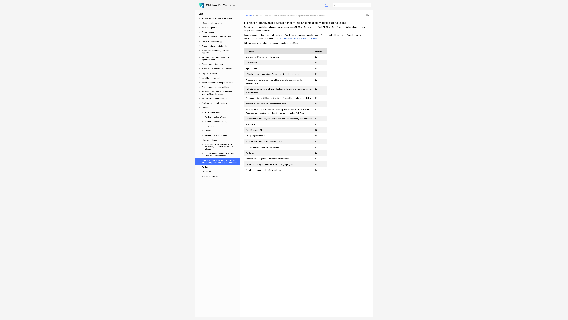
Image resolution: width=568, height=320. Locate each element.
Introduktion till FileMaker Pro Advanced (219, 18)
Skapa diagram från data (212, 64)
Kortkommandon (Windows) (216, 117)
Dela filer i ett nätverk (211, 78)
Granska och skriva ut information (216, 37)
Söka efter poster (209, 28)
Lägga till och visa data (212, 23)
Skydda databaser (209, 73)
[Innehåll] (326, 5)
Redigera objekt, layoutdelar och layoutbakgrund (215, 58)
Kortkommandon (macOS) (216, 121)
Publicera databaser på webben (215, 87)
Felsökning (206, 172)
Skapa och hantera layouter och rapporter (215, 51)
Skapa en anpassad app (212, 41)
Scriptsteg (209, 131)
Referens (205, 108)
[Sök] (372, 5)
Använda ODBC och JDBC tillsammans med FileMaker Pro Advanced (219, 93)
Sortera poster (208, 32)
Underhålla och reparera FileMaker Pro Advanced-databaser (219, 154)
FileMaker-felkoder (210, 140)
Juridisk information (210, 176)
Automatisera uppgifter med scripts (217, 69)
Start (201, 14)
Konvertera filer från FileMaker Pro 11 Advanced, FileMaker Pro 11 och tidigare (221, 146)
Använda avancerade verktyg (214, 103)
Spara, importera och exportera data (217, 82)
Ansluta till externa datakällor (214, 98)
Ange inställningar (212, 112)
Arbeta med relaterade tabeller (214, 46)
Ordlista (205, 167)
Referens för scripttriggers (216, 135)
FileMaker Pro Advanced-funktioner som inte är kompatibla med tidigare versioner (219, 161)
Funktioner (209, 126)
